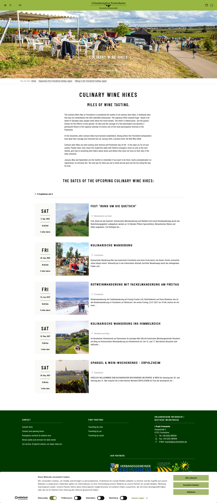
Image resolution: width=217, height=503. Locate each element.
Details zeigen (138, 498)
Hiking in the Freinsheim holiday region (91, 81)
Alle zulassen (191, 478)
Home (33, 81)
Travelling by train (95, 427)
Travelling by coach (96, 435)
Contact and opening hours (33, 431)
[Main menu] (5, 5)
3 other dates (45, 232)
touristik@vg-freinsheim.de (176, 442)
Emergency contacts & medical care (36, 435)
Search (10, 5)
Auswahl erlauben (191, 485)
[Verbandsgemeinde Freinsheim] (130, 468)
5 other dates (45, 271)
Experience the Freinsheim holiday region (55, 81)
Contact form (27, 427)
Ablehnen (191, 492)
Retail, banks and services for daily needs (39, 440)
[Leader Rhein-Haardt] (174, 468)
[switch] (77, 498)
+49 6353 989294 (169, 435)
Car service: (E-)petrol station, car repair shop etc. (42, 444)
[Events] (206, 5)
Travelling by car (95, 431)
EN (20, 5)
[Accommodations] (211, 5)
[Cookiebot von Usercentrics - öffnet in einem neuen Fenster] (21, 498)
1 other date (45, 349)
